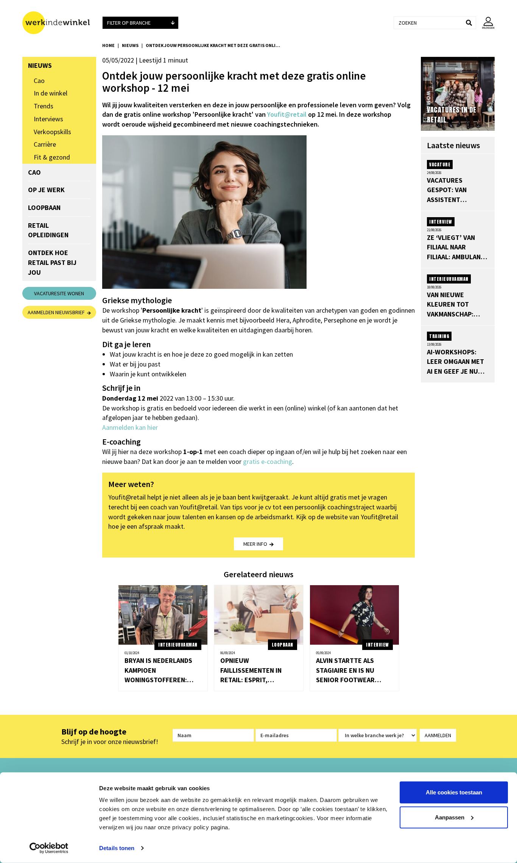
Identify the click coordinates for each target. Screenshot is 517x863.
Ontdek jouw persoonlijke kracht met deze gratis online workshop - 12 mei (214, 45)
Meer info (256, 543)
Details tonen (116, 848)
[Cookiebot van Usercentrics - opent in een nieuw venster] (49, 848)
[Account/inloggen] (485, 22)
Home (108, 45)
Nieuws (130, 45)
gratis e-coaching (267, 461)
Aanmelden (438, 735)
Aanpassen (449, 817)
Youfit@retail (287, 114)
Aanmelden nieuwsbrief (57, 312)
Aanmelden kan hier (130, 427)
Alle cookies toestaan (454, 792)
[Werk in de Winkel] (59, 22)
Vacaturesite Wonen (59, 293)
